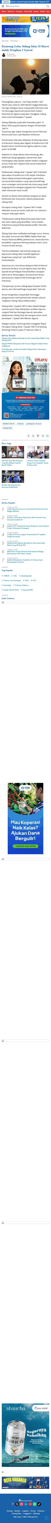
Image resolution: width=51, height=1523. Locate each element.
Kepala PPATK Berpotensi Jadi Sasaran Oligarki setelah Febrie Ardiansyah (25, 345)
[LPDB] (25, 818)
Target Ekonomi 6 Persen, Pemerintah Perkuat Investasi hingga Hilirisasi (27, 510)
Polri (27, 580)
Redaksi (17, 1511)
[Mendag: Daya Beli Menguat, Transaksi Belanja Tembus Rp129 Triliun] (13, 452)
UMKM (6, 576)
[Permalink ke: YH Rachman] (4, 55)
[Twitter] (17, 1504)
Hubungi (36, 1513)
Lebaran (20, 424)
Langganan (27, 1513)
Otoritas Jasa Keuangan (12, 580)
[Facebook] (13, 1504)
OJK (15, 576)
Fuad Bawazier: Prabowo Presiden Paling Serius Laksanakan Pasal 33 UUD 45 (24, 350)
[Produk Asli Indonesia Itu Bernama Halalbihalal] (13, 476)
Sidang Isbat (7, 428)
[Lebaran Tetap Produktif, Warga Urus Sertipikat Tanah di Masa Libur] (38, 452)
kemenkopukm (26, 576)
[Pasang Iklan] (25, 387)
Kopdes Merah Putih (11, 590)
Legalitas (25, 1511)
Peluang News (33, 1517)
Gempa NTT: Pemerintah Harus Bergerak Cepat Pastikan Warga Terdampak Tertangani (28, 527)
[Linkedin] (26, 1504)
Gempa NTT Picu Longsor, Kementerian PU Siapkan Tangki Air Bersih (26, 536)
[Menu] (3, 6)
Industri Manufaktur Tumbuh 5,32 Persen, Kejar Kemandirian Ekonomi (25, 561)
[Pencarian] (47, 6)
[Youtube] (30, 1504)
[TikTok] (39, 1504)
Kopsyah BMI (28, 590)
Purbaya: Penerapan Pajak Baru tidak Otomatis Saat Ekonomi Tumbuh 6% (26, 519)
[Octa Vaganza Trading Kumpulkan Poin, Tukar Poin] (25, 1482)
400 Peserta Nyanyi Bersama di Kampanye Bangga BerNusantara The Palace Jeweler (25, 553)
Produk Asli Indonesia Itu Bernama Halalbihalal (11, 486)
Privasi (33, 1511)
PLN (34, 580)
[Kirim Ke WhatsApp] (47, 436)
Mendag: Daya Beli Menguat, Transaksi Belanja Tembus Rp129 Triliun (12, 463)
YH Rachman (11, 54)
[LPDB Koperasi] (25, 31)
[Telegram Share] (42, 436)
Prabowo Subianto (21, 585)
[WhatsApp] (35, 1504)
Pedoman (41, 1511)
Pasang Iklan (16, 1513)
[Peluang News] (12, 6)
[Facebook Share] (28, 436)
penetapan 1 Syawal (34, 424)
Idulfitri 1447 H (8, 424)
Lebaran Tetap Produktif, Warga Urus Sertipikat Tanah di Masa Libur (37, 463)
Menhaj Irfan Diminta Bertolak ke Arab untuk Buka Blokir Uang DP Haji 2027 (25, 339)
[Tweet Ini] (33, 436)
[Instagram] (21, 1504)
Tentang (9, 1511)
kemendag (7, 585)
